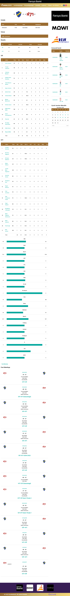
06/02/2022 (24, 503)
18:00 (66, 66)
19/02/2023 (24, 372)
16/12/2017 (24, 532)
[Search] (61, 5)
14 (67, 114)
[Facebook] (64, 5)
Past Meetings (5, 364)
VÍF (2, 47)
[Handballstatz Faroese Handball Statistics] (6, 5)
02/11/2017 (24, 547)
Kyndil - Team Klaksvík (61, 59)
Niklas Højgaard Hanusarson (7, 215)
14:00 (66, 83)
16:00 (66, 57)
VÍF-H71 (24, 527)
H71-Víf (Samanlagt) (24, 483)
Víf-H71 (24, 411)
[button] (40, 5)
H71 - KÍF (61, 101)
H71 (2, 51)
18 (60, 117)
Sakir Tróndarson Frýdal (7, 198)
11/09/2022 (24, 445)
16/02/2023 (24, 401)
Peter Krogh (7, 225)
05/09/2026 (55, 57)
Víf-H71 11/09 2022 (24, 455)
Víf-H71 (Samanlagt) (24, 396)
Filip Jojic (7, 119)
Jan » (67, 125)
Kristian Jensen (8, 104)
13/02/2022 (24, 475)
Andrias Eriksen (8, 95)
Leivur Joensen (8, 63)
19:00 (66, 75)
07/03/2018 (24, 517)
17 (57, 117)
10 (57, 114)
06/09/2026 (55, 83)
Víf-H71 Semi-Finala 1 (24, 513)
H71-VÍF (24, 542)
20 (65, 117)
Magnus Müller (8, 131)
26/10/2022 (24, 431)
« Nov (53, 125)
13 (65, 114)
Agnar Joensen (8, 88)
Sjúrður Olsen (8, 91)
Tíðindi (50, 5)
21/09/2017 (24, 562)
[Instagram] (66, 5)
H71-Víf (24, 382)
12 (62, 114)
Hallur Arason (8, 128)
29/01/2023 (24, 416)
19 (62, 117)
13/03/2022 (24, 460)
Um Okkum (56, 5)
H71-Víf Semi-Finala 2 (24, 498)
